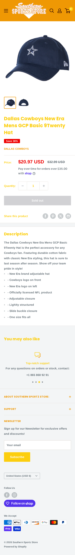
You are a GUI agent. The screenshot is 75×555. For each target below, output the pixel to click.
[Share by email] (68, 216)
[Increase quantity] (44, 186)
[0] (67, 10)
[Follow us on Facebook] (7, 495)
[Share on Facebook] (45, 216)
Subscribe (17, 457)
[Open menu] (6, 10)
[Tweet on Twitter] (60, 216)
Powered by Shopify (15, 546)
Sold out (37, 200)
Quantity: (10, 185)
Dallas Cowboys (16, 148)
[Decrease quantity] (22, 186)
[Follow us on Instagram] (14, 495)
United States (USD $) (18, 475)
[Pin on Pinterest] (53, 216)
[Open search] (52, 11)
